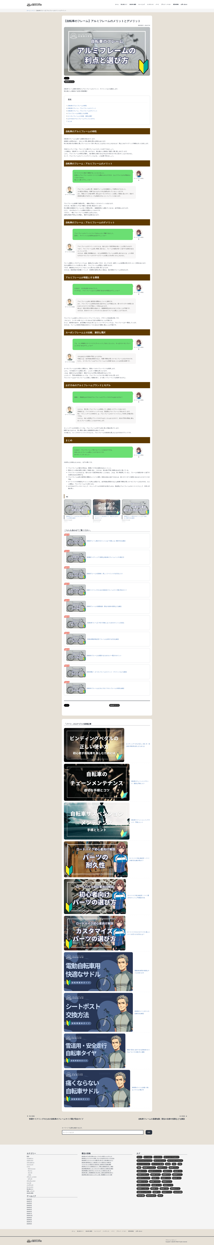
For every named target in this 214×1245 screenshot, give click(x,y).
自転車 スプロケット (143, 1174)
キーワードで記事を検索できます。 (72, 1128)
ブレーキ (30, 1172)
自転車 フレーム (70, 81)
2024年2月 (29, 1211)
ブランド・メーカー (166, 4)
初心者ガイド (124, 4)
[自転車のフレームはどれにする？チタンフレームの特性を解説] (77, 507)
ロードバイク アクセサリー (171, 1157)
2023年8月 (29, 1219)
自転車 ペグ (155, 1188)
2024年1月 (29, 1213)
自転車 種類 (141, 1195)
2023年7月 (29, 1221)
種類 (139, 1167)
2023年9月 (29, 1217)
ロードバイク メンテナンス (175, 1160)
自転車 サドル (167, 1171)
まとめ (70, 121)
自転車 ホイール (175, 1188)
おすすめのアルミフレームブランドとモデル (81, 119)
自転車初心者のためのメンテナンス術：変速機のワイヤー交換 (97, 1174)
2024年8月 (29, 1199)
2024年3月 (29, 1209)
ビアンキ (30, 1178)
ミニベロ (29, 1183)
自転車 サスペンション (155, 1171)
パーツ (157, 4)
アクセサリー (30, 1158)
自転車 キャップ (163, 1167)
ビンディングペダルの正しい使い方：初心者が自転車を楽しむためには (138, 745)
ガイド (139, 1157)
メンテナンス (150, 4)
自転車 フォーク (167, 1181)
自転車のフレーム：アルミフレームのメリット (82, 108)
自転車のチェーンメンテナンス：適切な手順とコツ (140, 782)
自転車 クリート (142, 1171)
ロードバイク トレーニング (145, 1160)
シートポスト (148, 1157)
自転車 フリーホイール (143, 1185)
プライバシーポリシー (171, 1240)
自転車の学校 (175, 1241)
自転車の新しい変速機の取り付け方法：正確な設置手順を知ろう (97, 1172)
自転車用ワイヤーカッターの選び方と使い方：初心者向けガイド (97, 1160)
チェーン (30, 1170)
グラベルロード (30, 1162)
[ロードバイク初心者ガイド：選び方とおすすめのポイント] (106, 507)
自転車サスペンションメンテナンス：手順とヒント (140, 821)
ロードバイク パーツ (160, 1160)
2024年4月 (29, 1207)
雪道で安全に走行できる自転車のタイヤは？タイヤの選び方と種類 (138, 1051)
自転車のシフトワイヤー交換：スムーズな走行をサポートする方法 (98, 1158)
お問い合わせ (184, 4)
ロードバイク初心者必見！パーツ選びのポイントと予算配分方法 (138, 896)
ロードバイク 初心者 (158, 1164)
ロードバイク (30, 1187)
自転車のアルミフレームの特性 (77, 106)
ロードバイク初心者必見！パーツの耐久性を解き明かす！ (139, 859)
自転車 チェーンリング (143, 1178)
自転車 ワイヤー (167, 1192)
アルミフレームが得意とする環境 (78, 113)
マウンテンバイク (31, 1181)
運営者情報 (176, 4)
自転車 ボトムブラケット (144, 1192)
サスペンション (31, 1168)
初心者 (168, 1164)
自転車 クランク (174, 1167)
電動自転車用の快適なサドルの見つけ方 (142, 972)
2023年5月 (29, 1223)
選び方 (160, 1195)
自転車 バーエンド (142, 1181)
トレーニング (141, 4)
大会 (174, 1164)
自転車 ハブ (156, 1178)
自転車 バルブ (177, 1178)
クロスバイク (30, 1160)
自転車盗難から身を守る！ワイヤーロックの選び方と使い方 (96, 1170)
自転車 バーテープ (155, 1181)
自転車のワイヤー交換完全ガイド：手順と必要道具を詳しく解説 (97, 1166)
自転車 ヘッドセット (143, 1188)
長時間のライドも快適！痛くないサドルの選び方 (140, 1088)
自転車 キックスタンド (149, 1167)
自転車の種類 (132, 4)
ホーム (117, 4)
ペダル (29, 1174)
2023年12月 (29, 1215)
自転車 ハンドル (166, 1178)
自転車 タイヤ (166, 1174)
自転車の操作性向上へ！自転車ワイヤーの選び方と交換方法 (96, 1162)
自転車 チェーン (178, 1174)
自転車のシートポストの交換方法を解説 (142, 1012)
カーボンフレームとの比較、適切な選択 (80, 116)
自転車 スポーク (156, 1174)
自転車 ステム (178, 1171)
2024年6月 (29, 1203)
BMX (28, 1156)
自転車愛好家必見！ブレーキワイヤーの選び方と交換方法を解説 (97, 1168)
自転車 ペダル (164, 1188)
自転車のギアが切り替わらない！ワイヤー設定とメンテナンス (97, 1156)
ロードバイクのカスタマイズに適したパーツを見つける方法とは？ (138, 933)
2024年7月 (29, 1201)
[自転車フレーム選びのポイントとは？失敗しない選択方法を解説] (135, 507)
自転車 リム (157, 1192)
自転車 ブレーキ (168, 1185)
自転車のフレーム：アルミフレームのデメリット (82, 111)
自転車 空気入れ (151, 1195)
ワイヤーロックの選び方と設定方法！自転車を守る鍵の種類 (96, 1164)
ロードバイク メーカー (143, 1164)
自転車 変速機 (178, 1192)
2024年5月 (29, 1205)
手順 (180, 1164)
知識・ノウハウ (30, 1191)
